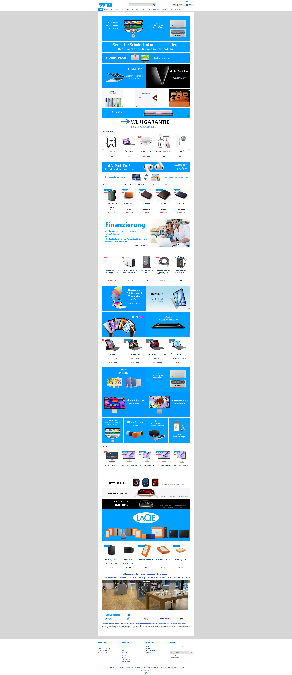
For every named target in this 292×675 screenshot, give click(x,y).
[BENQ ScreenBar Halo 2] (184, 141)
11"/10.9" (173, 357)
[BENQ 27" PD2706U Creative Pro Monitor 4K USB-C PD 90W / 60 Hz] (111, 457)
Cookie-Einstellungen (150, 645)
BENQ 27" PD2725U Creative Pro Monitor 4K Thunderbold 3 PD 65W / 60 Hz (146, 467)
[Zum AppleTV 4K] (157, 430)
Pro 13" (179, 358)
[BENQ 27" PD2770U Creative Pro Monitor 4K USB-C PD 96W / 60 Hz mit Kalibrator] (181, 457)
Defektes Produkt (126, 654)
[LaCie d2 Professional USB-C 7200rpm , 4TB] (111, 550)
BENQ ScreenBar (167, 150)
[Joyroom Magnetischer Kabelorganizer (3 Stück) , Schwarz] (150, 141)
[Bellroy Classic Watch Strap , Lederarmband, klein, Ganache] (181, 195)
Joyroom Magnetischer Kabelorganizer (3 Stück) (150, 150)
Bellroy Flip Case (111, 203)
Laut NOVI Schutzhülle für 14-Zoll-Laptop (146, 204)
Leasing (123, 648)
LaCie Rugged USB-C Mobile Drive (146, 559)
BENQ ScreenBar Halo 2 (185, 150)
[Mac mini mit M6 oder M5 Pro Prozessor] (124, 28)
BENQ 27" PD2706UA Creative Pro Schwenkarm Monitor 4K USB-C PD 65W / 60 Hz (129, 467)
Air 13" (185, 357)
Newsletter (148, 646)
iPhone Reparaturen (126, 652)
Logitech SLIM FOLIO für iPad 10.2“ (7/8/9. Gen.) (112, 353)
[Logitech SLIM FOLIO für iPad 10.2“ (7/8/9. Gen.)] (113, 345)
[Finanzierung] (146, 233)
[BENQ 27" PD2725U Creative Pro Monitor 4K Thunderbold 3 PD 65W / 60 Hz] (146, 457)
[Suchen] (154, 4)
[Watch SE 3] (146, 482)
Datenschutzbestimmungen (183, 655)
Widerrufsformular (126, 659)
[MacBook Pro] (168, 76)
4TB (109, 563)
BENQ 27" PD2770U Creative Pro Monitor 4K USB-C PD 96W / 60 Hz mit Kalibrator (181, 467)
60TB (128, 564)
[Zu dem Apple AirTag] (179, 430)
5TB (150, 564)
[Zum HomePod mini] (135, 430)
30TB (114, 564)
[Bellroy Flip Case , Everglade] (111, 195)
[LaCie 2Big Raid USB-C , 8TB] (128, 550)
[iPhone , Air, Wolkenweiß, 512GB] (181, 262)
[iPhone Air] (146, 98)
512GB (181, 277)
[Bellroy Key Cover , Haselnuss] (129, 195)
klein (179, 209)
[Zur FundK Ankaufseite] (146, 177)
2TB (144, 564)
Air (181, 275)
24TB (111, 564)
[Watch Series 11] (146, 493)
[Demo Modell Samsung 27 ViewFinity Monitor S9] (146, 262)
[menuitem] (142, 4)
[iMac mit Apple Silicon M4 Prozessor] (124, 379)
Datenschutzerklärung (151, 650)
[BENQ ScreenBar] (167, 141)
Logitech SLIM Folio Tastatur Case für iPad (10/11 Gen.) (135, 353)
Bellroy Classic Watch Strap (181, 203)
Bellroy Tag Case (163, 203)
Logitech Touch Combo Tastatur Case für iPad (179, 353)
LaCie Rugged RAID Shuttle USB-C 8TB (180, 560)
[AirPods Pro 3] (146, 167)
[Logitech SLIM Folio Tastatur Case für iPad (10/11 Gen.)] (135, 345)
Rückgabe (124, 657)
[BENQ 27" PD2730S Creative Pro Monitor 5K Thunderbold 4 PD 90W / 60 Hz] (163, 457)
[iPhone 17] (112, 98)
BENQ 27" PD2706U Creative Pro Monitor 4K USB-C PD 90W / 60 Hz (111, 466)
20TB (108, 564)
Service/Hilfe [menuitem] (190, 1)
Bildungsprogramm (126, 661)
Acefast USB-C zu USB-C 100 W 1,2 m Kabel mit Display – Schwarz (115, 150)
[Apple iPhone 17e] (146, 113)
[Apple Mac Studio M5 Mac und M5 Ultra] (168, 379)
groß (182, 209)
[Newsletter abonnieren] (191, 652)
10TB (112, 563)
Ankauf (123, 650)
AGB (147, 655)
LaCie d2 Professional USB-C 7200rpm (111, 560)
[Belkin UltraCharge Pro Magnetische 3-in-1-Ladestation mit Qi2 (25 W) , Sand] (129, 262)
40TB (130, 563)
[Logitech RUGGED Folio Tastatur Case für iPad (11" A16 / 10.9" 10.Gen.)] (157, 345)
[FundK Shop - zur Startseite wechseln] (105, 5)
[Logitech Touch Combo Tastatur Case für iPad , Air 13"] (179, 345)
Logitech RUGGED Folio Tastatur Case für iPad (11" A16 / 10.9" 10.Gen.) (157, 353)
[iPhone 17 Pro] (179, 98)
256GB (177, 277)
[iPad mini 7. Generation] (124, 324)
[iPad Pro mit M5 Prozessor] (168, 324)
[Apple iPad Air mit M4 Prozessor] (168, 298)
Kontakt (124, 645)
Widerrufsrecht (149, 654)
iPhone (181, 270)
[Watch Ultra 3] (146, 504)
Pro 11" (184, 358)
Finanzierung (125, 646)
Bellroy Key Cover (129, 203)
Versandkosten (128, 667)
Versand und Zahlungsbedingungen (129, 655)
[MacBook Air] (124, 76)
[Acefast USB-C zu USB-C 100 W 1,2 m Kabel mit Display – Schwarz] (115, 141)
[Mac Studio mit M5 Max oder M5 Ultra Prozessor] (168, 28)
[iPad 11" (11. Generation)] (124, 298)
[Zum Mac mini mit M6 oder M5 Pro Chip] (112, 430)
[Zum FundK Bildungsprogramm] (146, 47)
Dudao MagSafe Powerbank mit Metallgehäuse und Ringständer (112, 271)
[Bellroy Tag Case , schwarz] (163, 195)
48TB (133, 563)
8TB (106, 563)
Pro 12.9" (175, 358)
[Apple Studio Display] (124, 404)
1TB (185, 277)
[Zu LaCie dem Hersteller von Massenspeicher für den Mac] (146, 525)
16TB (116, 563)
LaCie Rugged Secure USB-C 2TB (163, 559)
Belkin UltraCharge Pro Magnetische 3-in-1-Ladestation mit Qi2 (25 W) (129, 272)
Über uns (148, 648)
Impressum (148, 652)
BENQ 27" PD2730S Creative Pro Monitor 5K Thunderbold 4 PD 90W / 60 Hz (164, 467)
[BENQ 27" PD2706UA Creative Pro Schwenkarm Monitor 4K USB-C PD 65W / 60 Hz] (129, 457)
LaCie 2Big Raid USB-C (128, 559)
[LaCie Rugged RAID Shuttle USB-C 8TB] (180, 550)
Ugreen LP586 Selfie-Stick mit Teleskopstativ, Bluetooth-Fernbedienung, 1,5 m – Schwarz (133, 151)
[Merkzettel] (174, 4)
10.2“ (178, 357)
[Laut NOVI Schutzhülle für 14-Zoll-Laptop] (146, 195)
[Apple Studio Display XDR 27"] (168, 404)
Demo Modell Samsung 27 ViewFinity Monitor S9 (146, 271)
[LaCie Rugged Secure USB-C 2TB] (163, 550)
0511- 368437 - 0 (104, 648)
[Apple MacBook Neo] (146, 58)
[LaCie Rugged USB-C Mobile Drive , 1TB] (146, 550)
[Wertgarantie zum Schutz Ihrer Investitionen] (146, 123)
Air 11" (181, 357)
